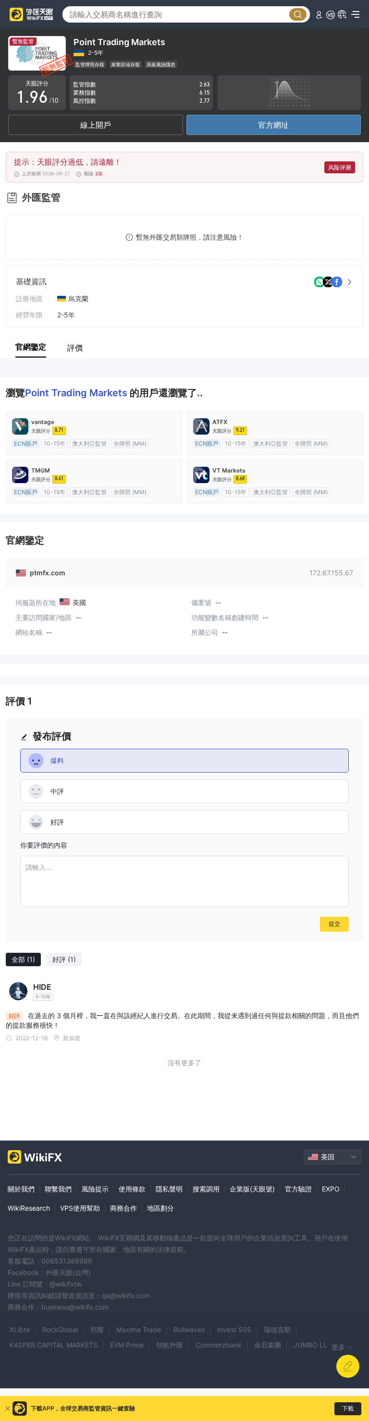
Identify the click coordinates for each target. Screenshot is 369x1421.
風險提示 (95, 1189)
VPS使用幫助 (80, 1208)
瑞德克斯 (277, 1329)
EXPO (331, 1189)
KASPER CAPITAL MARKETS (54, 1345)
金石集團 (267, 1345)
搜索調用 (206, 1189)
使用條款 (132, 1189)
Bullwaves (189, 1329)
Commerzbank (219, 1345)
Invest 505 (234, 1329)
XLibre (20, 1329)
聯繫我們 (58, 1189)
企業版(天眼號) (252, 1189)
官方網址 (273, 125)
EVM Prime (127, 1345)
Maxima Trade (138, 1329)
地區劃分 (160, 1208)
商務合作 (123, 1208)
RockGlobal (60, 1329)
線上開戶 (95, 125)
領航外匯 (169, 1345)
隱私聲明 (169, 1189)
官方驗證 (298, 1189)
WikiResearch (29, 1208)
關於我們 (21, 1189)
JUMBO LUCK (315, 1345)
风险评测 (339, 167)
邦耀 (97, 1329)
